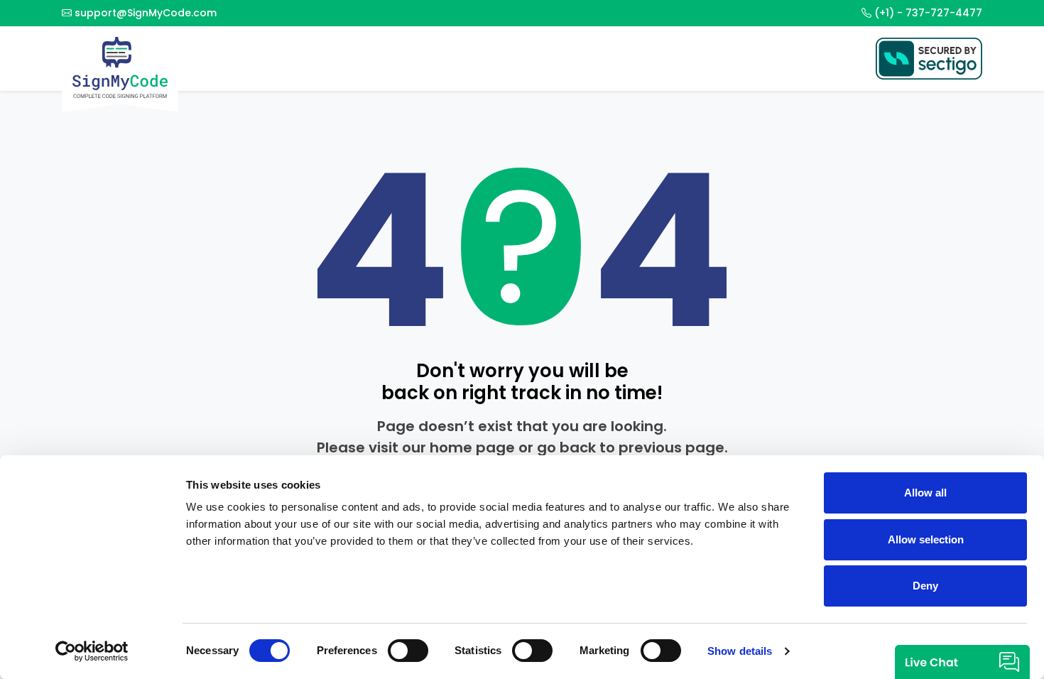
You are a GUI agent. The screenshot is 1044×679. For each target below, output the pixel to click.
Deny (925, 586)
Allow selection (926, 539)
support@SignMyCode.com (146, 13)
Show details (739, 651)
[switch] (408, 650)
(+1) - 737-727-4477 (928, 13)
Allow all (925, 493)
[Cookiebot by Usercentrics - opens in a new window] (92, 651)
